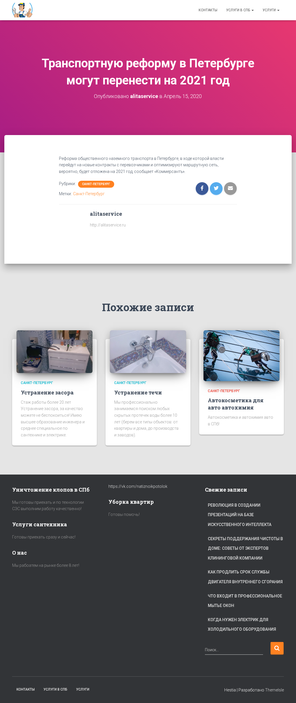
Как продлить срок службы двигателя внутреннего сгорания (245, 577)
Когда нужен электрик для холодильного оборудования (242, 624)
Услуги (269, 10)
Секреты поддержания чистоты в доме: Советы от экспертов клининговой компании (245, 548)
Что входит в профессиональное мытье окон (245, 601)
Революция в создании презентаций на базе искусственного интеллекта (239, 515)
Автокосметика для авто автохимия (236, 404)
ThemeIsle (274, 690)
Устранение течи (138, 392)
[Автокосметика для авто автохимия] (242, 355)
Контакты (208, 10)
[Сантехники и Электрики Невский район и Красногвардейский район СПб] (23, 10)
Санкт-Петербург (96, 184)
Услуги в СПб (238, 10)
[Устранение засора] (54, 351)
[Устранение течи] (148, 351)
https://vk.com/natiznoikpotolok (137, 486)
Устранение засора (47, 392)
